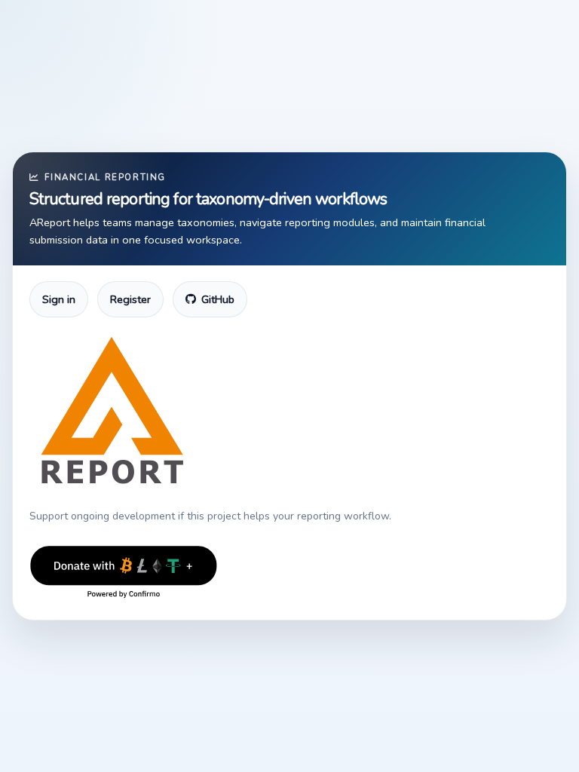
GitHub (217, 299)
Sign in (58, 299)
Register (130, 299)
